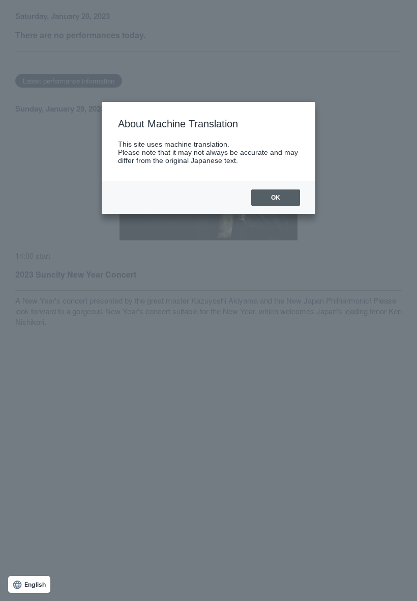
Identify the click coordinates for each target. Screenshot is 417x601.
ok (275, 197)
